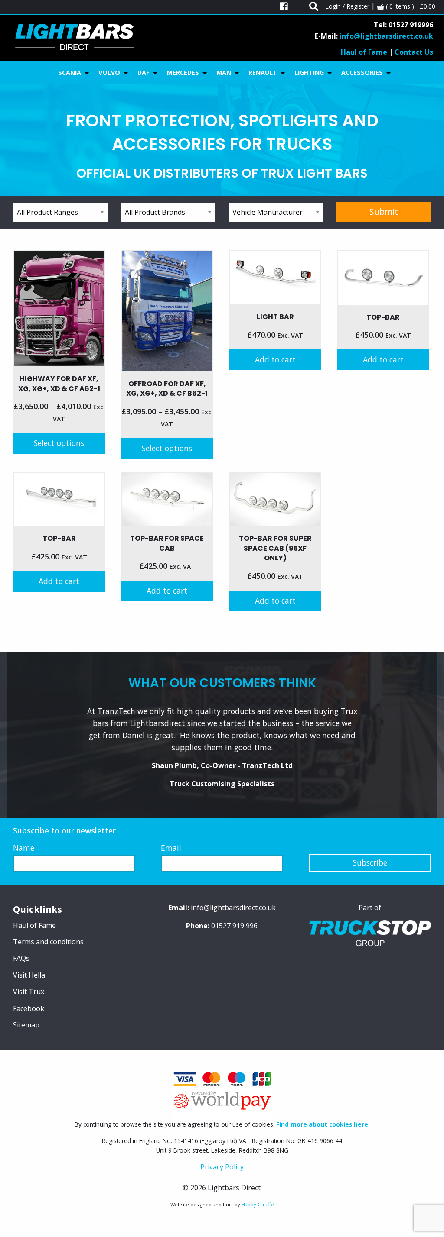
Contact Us (414, 52)
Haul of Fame (364, 52)
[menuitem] (71, 73)
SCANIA (69, 72)
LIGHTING (309, 72)
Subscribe (370, 862)
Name (23, 848)
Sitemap (26, 1025)
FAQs (21, 958)
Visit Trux (28, 991)
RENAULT (262, 72)
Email (171, 848)
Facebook (28, 1008)
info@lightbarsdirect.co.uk (386, 36)
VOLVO (109, 72)
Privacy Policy (222, 1167)
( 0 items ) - (409, 6)
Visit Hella (29, 975)
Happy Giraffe (258, 1204)
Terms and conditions (48, 941)
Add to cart (275, 359)
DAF (143, 72)
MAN (223, 72)
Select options (59, 443)
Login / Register (347, 6)
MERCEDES (183, 72)
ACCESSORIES (362, 72)
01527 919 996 (234, 925)
